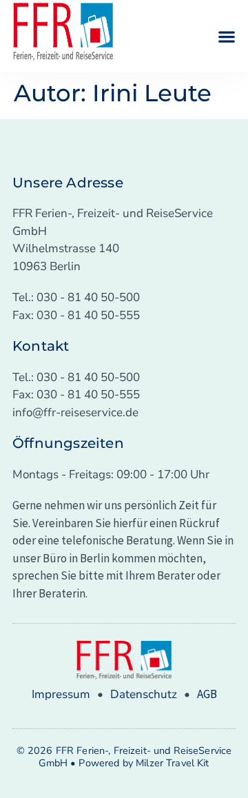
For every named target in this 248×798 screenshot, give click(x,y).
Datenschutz (143, 694)
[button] (226, 36)
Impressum (61, 694)
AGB (207, 694)
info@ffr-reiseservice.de (75, 412)
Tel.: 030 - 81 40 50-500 (76, 297)
